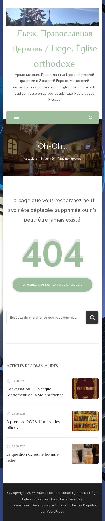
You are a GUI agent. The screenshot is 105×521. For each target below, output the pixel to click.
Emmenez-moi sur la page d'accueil (52, 285)
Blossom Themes (68, 505)
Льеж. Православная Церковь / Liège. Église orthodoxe (54, 48)
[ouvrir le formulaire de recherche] (90, 117)
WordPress (55, 511)
